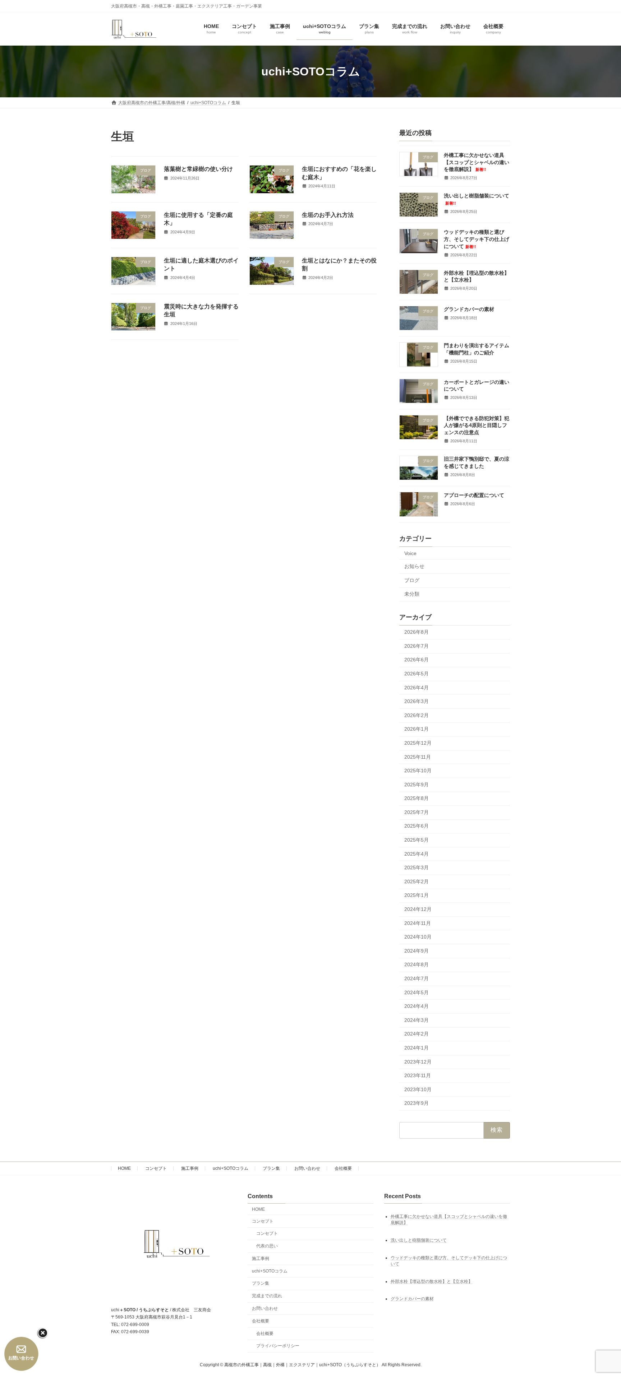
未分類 (411, 594)
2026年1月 (416, 729)
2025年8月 (416, 798)
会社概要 (343, 1168)
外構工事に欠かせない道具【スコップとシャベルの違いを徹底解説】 (476, 162)
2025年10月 (418, 770)
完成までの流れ (267, 1295)
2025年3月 (416, 868)
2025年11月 (417, 757)
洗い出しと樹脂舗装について (419, 1240)
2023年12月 (418, 1062)
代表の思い (267, 1245)
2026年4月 (416, 687)
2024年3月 (416, 1020)
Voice (410, 553)
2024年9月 (416, 951)
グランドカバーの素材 (469, 309)
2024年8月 (416, 965)
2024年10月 (418, 937)
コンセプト (156, 1168)
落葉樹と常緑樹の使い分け (198, 169)
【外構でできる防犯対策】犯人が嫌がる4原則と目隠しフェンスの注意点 (476, 425)
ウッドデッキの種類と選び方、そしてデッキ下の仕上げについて (476, 239)
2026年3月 (416, 701)
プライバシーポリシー (277, 1346)
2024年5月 (416, 992)
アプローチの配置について (474, 495)
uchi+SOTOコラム (230, 1168)
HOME (124, 1168)
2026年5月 (416, 673)
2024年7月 (416, 978)
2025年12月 (418, 743)
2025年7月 (416, 812)
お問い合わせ (307, 1168)
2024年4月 (416, 1006)
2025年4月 (416, 854)
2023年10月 (418, 1089)
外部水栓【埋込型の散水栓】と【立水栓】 (432, 1281)
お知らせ (414, 566)
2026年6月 (416, 660)
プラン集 (271, 1168)
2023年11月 (417, 1076)
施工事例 (189, 1168)
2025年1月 (416, 895)
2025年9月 (416, 784)
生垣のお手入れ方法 (328, 215)
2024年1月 (416, 1048)
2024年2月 (416, 1034)
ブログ (411, 580)
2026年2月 (416, 715)
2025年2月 (416, 881)
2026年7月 (416, 646)
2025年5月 (416, 840)
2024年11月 (417, 923)
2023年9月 (416, 1103)
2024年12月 (418, 909)
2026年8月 (416, 632)
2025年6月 (416, 826)
